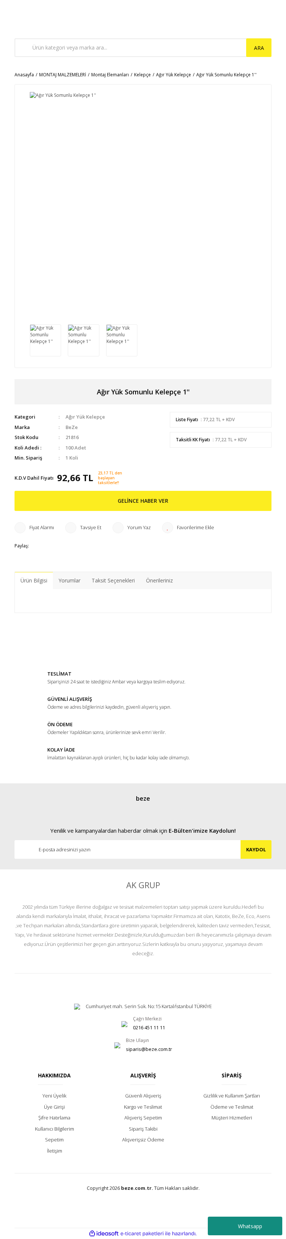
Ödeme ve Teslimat (231, 1106)
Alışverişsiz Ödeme (143, 1139)
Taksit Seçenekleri (113, 580)
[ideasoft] (104, 1233)
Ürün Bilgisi (33, 580)
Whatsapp (250, 1226)
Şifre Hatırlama (54, 1117)
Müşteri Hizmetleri (232, 1117)
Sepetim (54, 1139)
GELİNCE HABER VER (143, 500)
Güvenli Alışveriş (143, 1095)
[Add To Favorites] (188, 527)
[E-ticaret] (142, 1233)
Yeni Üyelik (54, 1095)
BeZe (72, 427)
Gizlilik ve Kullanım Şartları (231, 1095)
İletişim (54, 1150)
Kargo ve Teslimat (143, 1106)
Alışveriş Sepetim (143, 1117)
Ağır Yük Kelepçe (85, 416)
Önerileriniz (159, 580)
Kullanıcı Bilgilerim (54, 1128)
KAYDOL (256, 849)
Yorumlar (69, 580)
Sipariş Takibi (143, 1128)
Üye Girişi (54, 1106)
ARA (259, 47)
